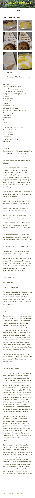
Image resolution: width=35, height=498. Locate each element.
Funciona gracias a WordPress (12, 493)
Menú (18, 10)
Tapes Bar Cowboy (17, 2)
